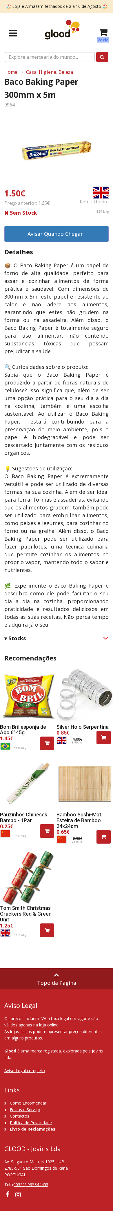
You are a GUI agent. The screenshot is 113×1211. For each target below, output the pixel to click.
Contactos (19, 1116)
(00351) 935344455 (30, 1184)
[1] (47, 743)
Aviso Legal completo (24, 1070)
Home (10, 72)
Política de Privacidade (31, 1122)
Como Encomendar (28, 1103)
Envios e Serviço (25, 1109)
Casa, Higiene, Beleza (49, 72)
